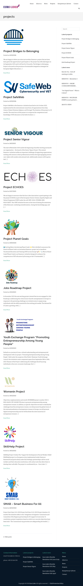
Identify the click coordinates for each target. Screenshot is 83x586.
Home (32, 3)
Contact (76, 3)
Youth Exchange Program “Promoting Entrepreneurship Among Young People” (26, 341)
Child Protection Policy (56, 583)
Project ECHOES (13, 187)
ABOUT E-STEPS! (67, 104)
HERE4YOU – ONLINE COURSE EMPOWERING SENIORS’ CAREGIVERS (69, 85)
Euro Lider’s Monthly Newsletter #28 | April (49, 572)
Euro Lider (33, 583)
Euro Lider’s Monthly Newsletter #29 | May (49, 565)
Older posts (8, 537)
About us (39, 3)
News (46, 3)
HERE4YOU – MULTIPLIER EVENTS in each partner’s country (69, 99)
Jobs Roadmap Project (17, 288)
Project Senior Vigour (16, 139)
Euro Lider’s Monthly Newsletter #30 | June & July (51, 558)
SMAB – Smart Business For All (22, 503)
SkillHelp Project (13, 446)
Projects (52, 3)
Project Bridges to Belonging (21, 51)
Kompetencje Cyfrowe (64, 3)
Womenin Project (14, 391)
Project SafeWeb (13, 97)
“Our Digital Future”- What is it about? (70, 92)
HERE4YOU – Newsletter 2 (69, 79)
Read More (6, 73)
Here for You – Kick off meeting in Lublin (68, 73)
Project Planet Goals (16, 238)
